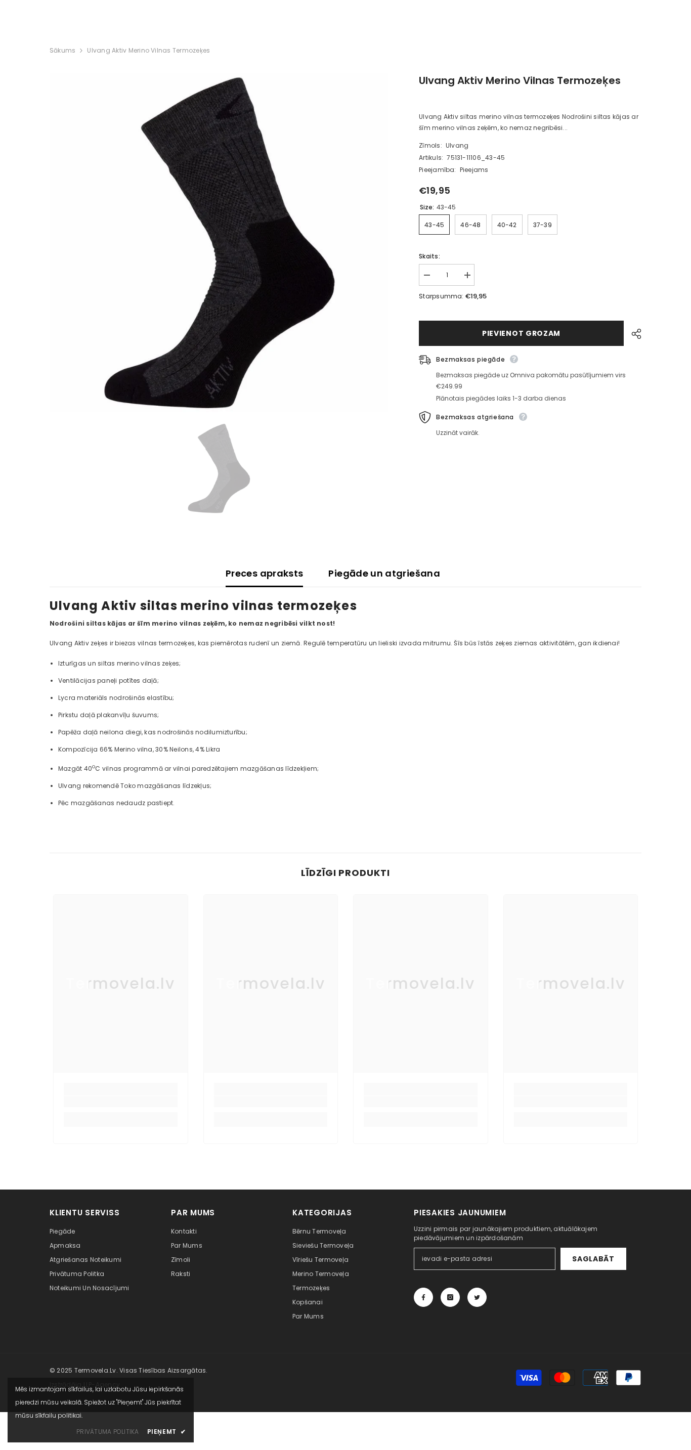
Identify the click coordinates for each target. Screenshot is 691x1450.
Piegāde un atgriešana (384, 573)
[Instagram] (450, 1297)
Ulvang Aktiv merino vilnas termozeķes (520, 80)
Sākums (62, 50)
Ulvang (457, 145)
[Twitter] (477, 1297)
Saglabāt (593, 1259)
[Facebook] (423, 1297)
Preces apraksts (264, 573)
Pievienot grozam (521, 333)
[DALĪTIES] (632, 334)
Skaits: (429, 256)
